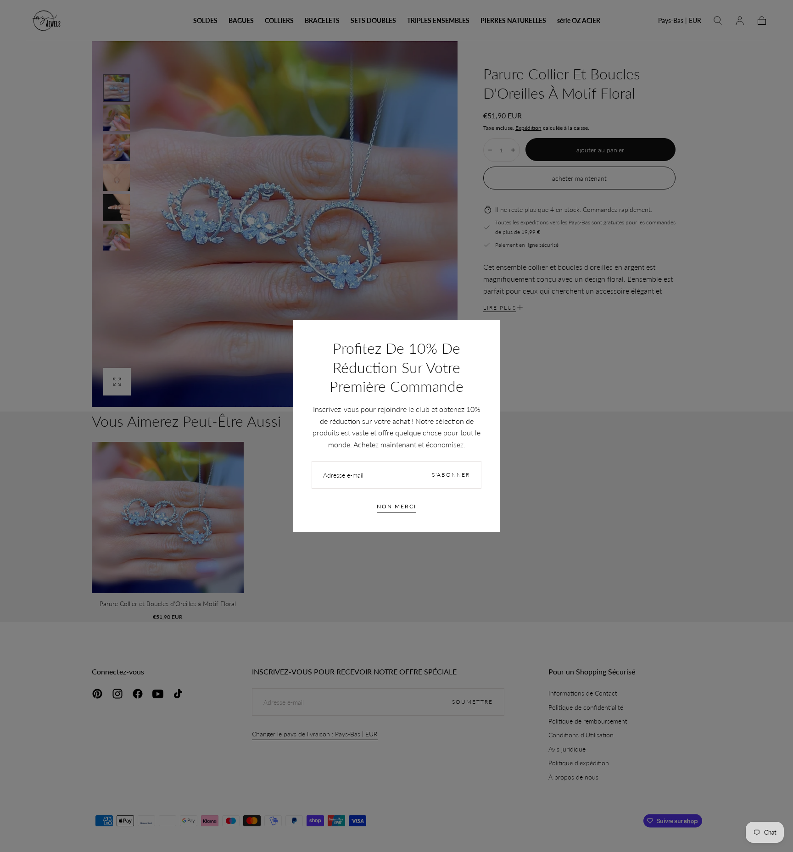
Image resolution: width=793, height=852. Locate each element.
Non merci (396, 506)
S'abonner (451, 474)
